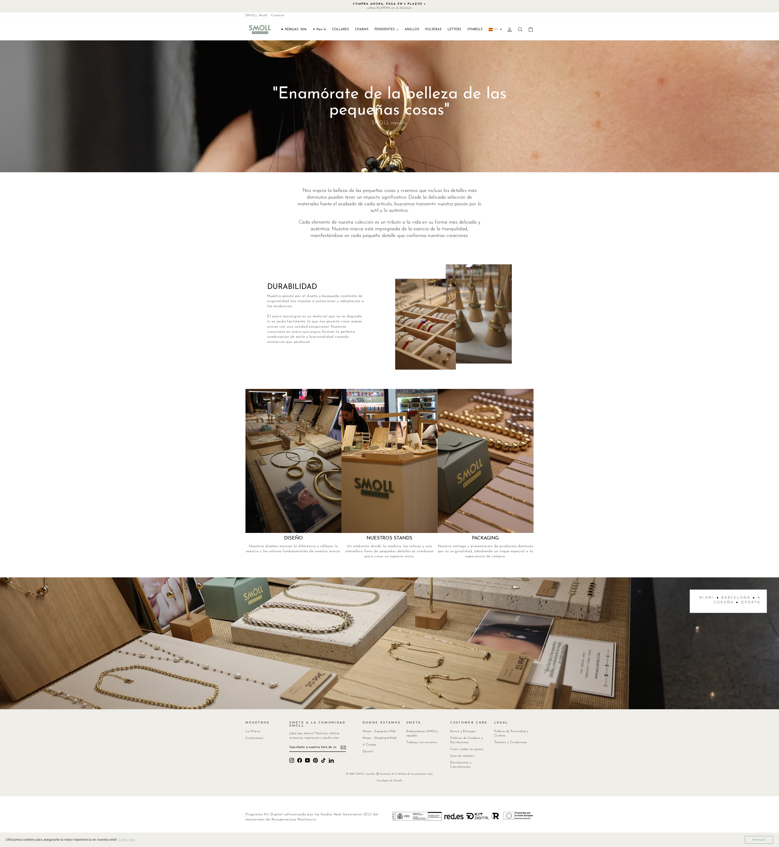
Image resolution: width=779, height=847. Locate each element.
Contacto (278, 15)
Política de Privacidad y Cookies (511, 733)
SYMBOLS (474, 29)
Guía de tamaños (462, 756)
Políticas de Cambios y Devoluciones (466, 740)
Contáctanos (254, 738)
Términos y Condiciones (510, 742)
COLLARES (340, 29)
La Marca (252, 731)
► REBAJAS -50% (294, 29)
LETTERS (454, 29)
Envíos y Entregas (463, 731)
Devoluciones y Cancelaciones (460, 764)
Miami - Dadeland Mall (379, 738)
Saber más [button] (126, 839)
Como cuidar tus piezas (466, 749)
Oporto (368, 751)
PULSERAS (433, 29)
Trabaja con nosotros (421, 742)
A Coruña (369, 744)
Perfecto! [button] (759, 839)
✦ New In (319, 29)
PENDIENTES (385, 29)
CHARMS (361, 29)
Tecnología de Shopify (389, 780)
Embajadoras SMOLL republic (422, 733)
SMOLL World (256, 15)
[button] (495, 29)
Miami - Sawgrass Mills (379, 731)
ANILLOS (412, 29)
